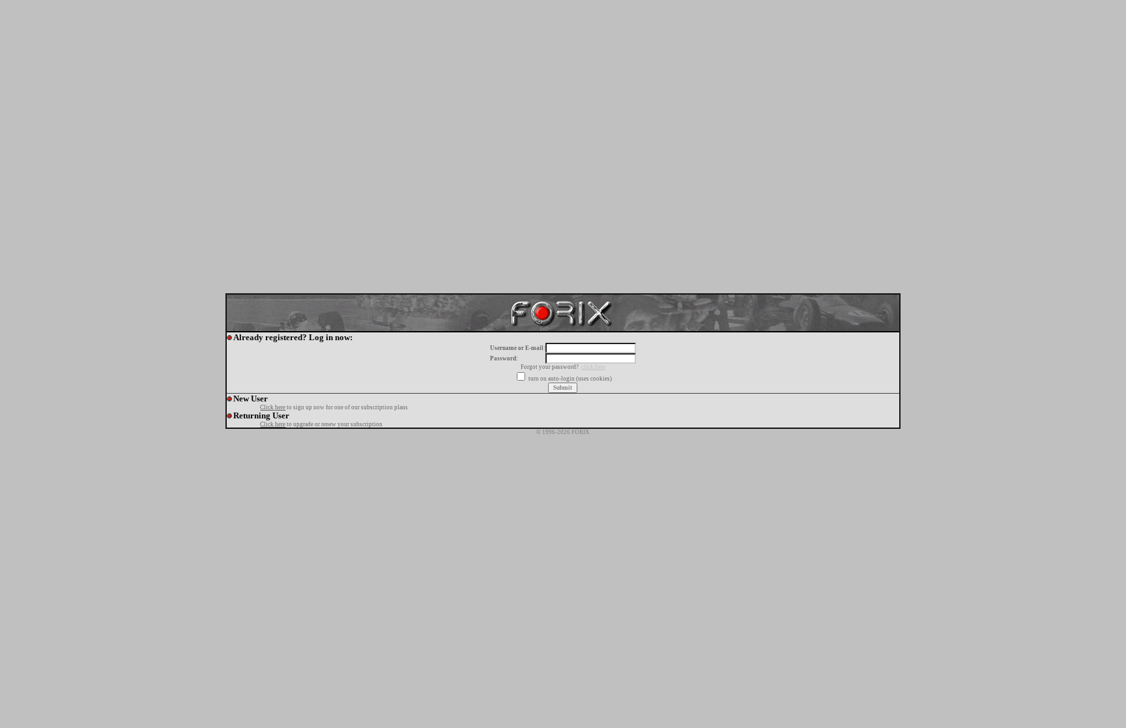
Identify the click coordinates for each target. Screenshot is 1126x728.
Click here (272, 407)
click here (593, 367)
